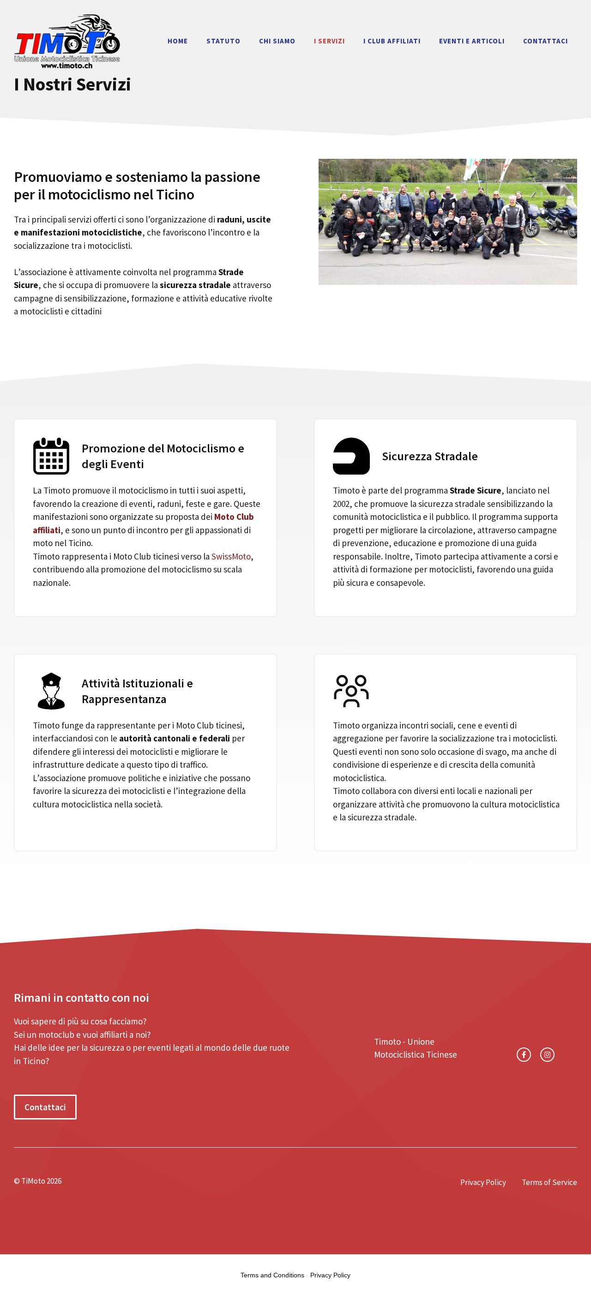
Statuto (223, 40)
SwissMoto (231, 556)
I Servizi (329, 40)
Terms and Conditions (272, 1275)
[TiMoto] (67, 39)
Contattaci (545, 40)
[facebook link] (524, 1054)
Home (178, 40)
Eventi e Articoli (472, 40)
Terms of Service (549, 1182)
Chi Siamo (277, 40)
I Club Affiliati (392, 40)
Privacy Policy (483, 1182)
